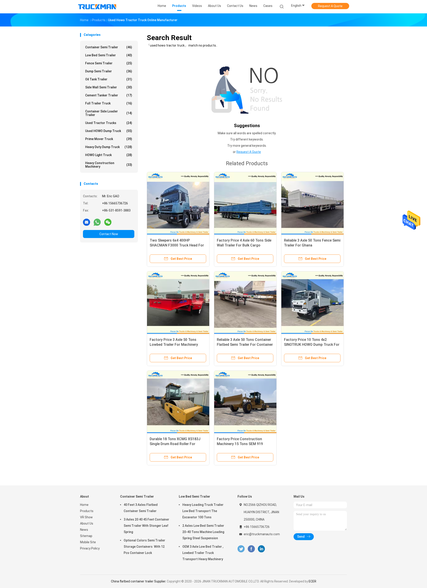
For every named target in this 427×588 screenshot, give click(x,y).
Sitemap (86, 536)
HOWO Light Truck (108, 155)
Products (86, 511)
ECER (312, 581)
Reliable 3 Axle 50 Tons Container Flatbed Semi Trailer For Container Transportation (245, 345)
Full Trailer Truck (108, 103)
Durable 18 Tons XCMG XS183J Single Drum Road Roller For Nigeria (175, 444)
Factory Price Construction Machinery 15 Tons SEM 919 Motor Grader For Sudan (240, 444)
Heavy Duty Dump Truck (108, 147)
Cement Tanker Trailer (108, 95)
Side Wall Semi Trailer (108, 87)
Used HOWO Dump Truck (108, 131)
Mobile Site (88, 542)
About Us (86, 523)
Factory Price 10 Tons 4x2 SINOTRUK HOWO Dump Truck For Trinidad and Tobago (311, 345)
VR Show (86, 517)
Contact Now (108, 234)
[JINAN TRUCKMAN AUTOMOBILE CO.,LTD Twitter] (241, 549)
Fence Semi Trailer (108, 63)
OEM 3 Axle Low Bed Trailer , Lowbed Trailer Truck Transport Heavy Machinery (202, 553)
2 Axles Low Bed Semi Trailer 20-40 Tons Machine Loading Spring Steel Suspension (203, 532)
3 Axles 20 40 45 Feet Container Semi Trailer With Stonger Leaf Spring (146, 526)
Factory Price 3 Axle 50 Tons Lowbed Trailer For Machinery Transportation (174, 345)
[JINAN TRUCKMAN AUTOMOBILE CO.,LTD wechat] (107, 222)
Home (84, 505)
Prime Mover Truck (108, 139)
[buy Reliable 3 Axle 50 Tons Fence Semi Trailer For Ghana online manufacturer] (312, 203)
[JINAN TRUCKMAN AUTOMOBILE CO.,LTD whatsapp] (97, 222)
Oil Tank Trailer (108, 79)
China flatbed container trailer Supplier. (139, 581)
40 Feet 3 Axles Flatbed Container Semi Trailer (141, 508)
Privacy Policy (90, 548)
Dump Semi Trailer (108, 71)
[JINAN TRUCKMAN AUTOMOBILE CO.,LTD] (97, 6)
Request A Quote (330, 6)
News (84, 529)
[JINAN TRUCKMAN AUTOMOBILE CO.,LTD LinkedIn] (261, 549)
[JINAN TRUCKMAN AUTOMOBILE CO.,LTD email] (86, 222)
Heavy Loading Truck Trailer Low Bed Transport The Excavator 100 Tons (203, 511)
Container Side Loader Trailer (108, 113)
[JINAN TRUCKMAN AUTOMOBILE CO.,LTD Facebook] (251, 549)
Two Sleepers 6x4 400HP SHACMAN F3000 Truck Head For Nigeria (177, 245)
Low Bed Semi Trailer (108, 55)
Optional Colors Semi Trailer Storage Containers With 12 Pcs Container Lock (144, 547)
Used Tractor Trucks (108, 123)
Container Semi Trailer (108, 47)
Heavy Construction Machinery (108, 164)
